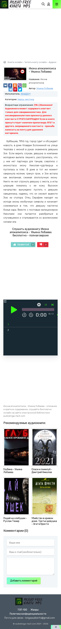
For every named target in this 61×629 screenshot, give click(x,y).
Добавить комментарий (23, 580)
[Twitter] (20, 89)
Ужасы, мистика (25, 99)
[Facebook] (10, 85)
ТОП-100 (22, 609)
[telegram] (10, 89)
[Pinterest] (15, 89)
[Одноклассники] (15, 85)
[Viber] (20, 85)
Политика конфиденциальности (28, 613)
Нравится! (25, 244)
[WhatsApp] (24, 85)
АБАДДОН (25, 94)
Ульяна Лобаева (44, 88)
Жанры (34, 609)
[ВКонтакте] (5, 85)
